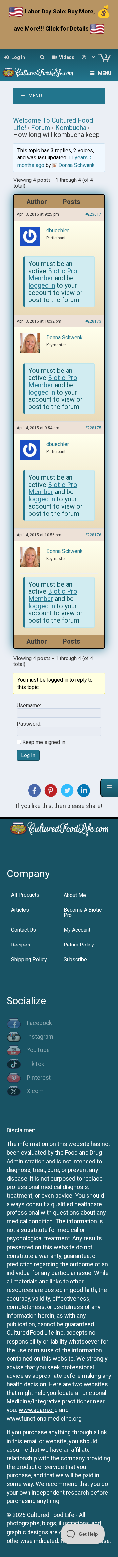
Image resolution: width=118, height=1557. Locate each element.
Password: (29, 724)
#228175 (93, 428)
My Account (77, 930)
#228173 (93, 321)
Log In (28, 755)
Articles (20, 910)
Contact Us (23, 930)
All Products (25, 895)
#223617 (93, 214)
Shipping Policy (29, 959)
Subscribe (75, 959)
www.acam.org (38, 1409)
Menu (104, 73)
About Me (75, 895)
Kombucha (70, 128)
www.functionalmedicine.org (44, 1418)
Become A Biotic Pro (83, 912)
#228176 (93, 535)
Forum (40, 128)
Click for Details (66, 28)
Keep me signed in (43, 742)
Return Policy (79, 945)
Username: (29, 705)
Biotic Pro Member (53, 274)
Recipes (20, 945)
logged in (42, 285)
